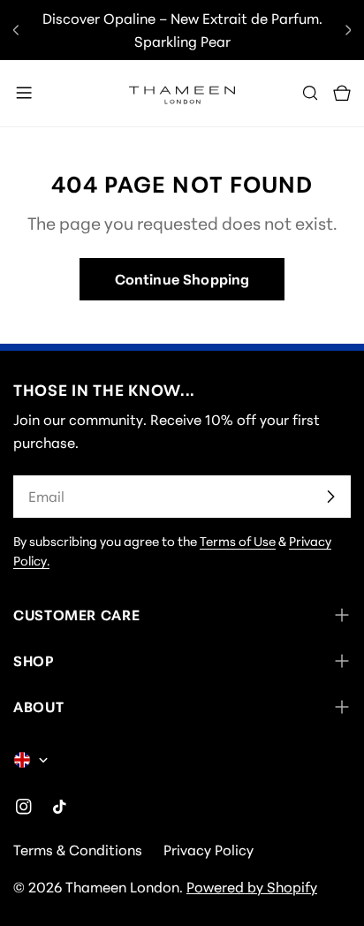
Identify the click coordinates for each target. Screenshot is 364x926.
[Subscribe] (330, 496)
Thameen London (122, 887)
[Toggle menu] (23, 92)
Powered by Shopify (251, 887)
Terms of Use (238, 541)
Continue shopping (182, 279)
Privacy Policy (208, 850)
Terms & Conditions (77, 850)
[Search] (310, 93)
